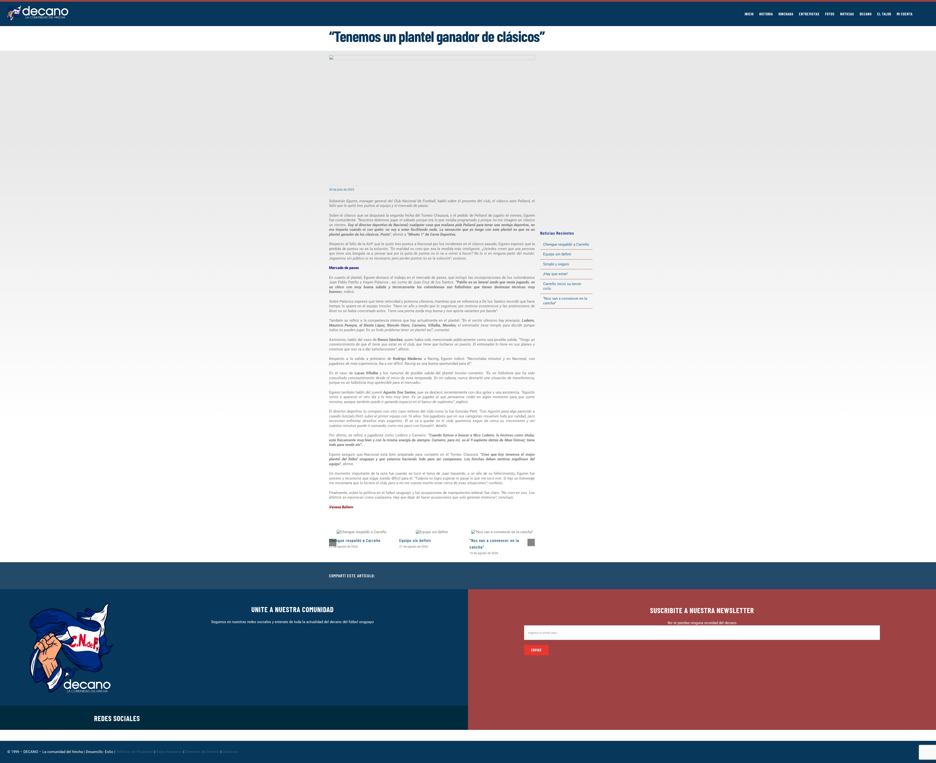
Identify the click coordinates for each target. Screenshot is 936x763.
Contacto (231, 752)
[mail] (374, 718)
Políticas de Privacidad (134, 752)
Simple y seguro (556, 264)
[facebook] (327, 718)
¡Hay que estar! (555, 274)
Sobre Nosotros (169, 752)
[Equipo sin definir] (432, 532)
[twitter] (335, 718)
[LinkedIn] (587, 576)
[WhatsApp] (595, 576)
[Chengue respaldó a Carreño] (362, 532)
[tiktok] (358, 718)
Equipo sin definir (415, 540)
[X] (580, 576)
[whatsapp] (351, 718)
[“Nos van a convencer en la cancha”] (502, 532)
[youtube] (366, 718)
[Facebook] (572, 576)
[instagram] (343, 718)
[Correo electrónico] (603, 576)
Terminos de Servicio (202, 752)
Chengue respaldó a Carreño (354, 540)
